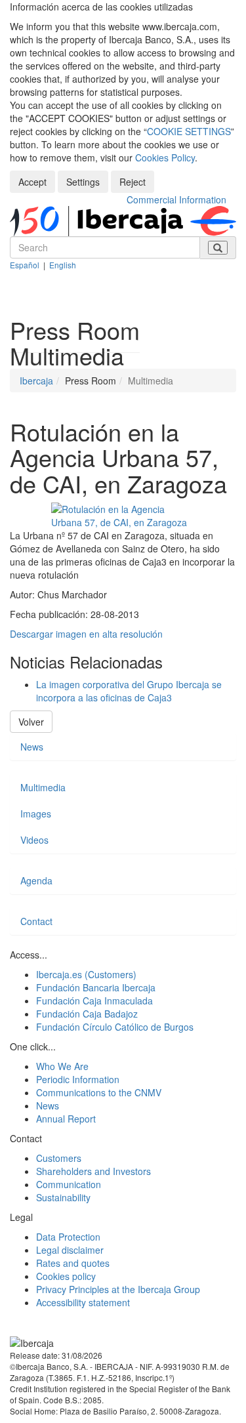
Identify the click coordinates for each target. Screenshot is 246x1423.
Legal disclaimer (70, 1249)
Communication (68, 1184)
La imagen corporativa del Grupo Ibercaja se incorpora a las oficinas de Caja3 (129, 691)
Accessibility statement (83, 1302)
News (31, 746)
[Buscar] (218, 248)
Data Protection (68, 1236)
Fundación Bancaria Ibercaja (95, 987)
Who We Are (62, 1066)
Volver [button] (31, 721)
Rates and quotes (73, 1262)
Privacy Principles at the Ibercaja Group (118, 1289)
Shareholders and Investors (93, 1171)
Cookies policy (66, 1276)
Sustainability (63, 1197)
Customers (58, 1158)
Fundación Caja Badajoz (87, 1013)
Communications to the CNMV (98, 1092)
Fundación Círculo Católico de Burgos (115, 1026)
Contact (36, 921)
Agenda (36, 880)
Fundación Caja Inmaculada (94, 1000)
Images (35, 813)
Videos (34, 839)
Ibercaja (36, 380)
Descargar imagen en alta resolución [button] (86, 633)
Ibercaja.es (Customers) (86, 974)
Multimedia (43, 787)
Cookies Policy (165, 157)
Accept (32, 181)
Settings (83, 181)
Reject (132, 181)
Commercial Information (176, 199)
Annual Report (66, 1118)
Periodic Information (77, 1079)
